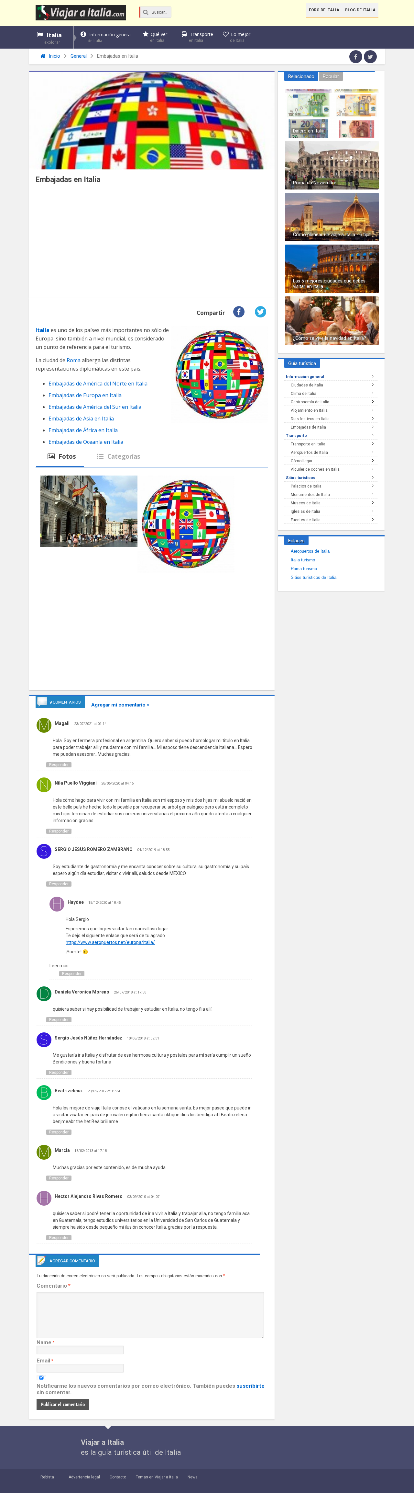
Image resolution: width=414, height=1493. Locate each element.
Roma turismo (304, 568)
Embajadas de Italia (308, 427)
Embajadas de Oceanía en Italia (86, 441)
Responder (59, 765)
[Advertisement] (152, 242)
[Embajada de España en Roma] (88, 512)
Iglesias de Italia (305, 511)
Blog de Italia (360, 10)
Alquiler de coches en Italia (315, 469)
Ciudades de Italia (307, 385)
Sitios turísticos (300, 478)
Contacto (118, 1477)
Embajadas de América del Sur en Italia (95, 406)
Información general (110, 37)
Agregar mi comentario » (120, 705)
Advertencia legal (84, 1477)
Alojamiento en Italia (309, 410)
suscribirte (250, 1386)
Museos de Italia (306, 503)
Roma (74, 360)
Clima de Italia (303, 393)
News (193, 1477)
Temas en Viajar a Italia (157, 1477)
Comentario (54, 1285)
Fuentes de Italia (306, 520)
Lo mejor (240, 37)
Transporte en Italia (308, 444)
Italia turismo (303, 559)
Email (43, 1360)
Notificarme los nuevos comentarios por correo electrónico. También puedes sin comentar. (151, 1389)
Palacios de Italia (306, 486)
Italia (53, 38)
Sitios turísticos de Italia (313, 577)
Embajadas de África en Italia (83, 430)
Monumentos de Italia (310, 494)
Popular (331, 76)
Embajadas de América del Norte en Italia (98, 383)
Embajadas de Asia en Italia (81, 418)
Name (44, 1342)
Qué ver (158, 37)
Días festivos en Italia (310, 419)
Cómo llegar (301, 461)
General (79, 56)
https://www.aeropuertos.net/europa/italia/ (110, 942)
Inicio (54, 56)
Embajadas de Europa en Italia (85, 395)
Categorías (123, 456)
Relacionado (301, 76)
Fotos (66, 456)
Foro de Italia (324, 10)
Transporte (201, 37)
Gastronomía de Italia (310, 402)
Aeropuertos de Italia (309, 452)
